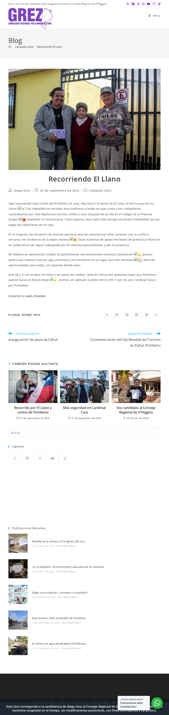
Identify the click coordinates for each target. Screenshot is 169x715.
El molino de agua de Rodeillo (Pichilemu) (59, 643)
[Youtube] (52, 458)
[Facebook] (27, 458)
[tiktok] (65, 458)
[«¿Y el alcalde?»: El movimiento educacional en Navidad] (18, 568)
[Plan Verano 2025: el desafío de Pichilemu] (18, 620)
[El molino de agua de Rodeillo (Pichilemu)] (18, 645)
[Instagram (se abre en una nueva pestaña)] (143, 4)
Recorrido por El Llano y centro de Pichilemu (33, 410)
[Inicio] (9, 47)
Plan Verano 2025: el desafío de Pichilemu (59, 618)
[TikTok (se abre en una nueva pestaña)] (159, 4)
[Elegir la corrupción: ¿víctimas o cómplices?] (18, 594)
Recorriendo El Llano (49, 47)
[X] (14, 458)
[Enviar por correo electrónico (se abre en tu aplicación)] (154, 4)
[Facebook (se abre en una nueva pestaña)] (133, 4)
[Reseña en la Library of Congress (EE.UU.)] (18, 543)
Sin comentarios (66, 546)
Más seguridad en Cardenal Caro (84, 410)
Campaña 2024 (100, 190)
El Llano (26, 296)
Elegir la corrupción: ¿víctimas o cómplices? (60, 592)
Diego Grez (22, 190)
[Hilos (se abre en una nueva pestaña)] (138, 4)
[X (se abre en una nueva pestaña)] (127, 4)
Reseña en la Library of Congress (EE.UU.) (58, 541)
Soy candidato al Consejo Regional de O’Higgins (136, 410)
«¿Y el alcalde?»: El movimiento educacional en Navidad (68, 567)
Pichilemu (39, 296)
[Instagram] (40, 458)
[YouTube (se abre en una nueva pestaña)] (148, 4)
